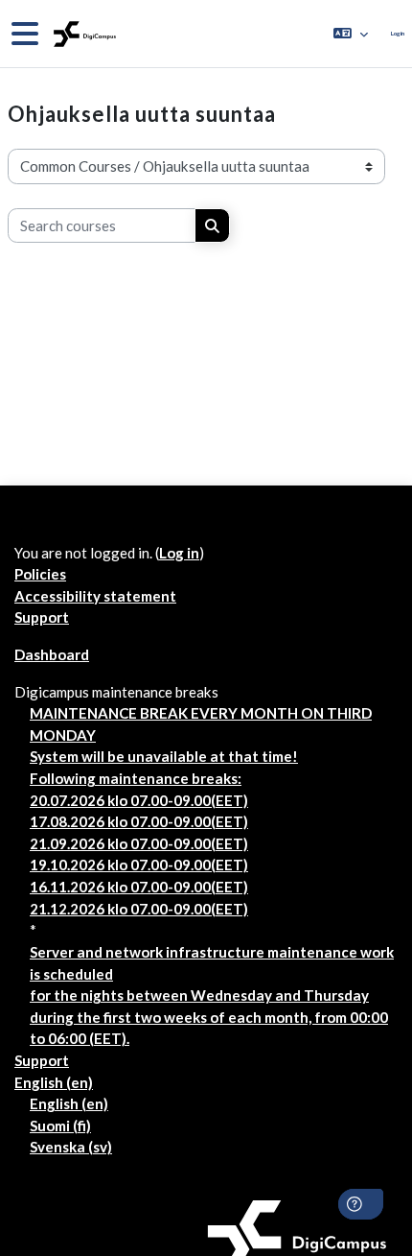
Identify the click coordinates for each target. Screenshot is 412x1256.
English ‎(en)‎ (53, 1082)
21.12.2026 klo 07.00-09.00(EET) (139, 908)
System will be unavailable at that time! (164, 756)
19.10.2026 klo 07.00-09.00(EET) (139, 864)
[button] (350, 33)
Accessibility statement (95, 595)
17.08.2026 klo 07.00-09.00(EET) (139, 821)
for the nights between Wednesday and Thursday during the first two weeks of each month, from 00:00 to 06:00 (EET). (209, 1016)
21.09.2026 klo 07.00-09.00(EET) (139, 843)
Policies (40, 573)
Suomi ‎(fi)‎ (60, 1125)
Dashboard (51, 654)
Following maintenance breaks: (135, 778)
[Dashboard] (83, 34)
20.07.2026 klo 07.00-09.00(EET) (139, 800)
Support (41, 617)
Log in (397, 33)
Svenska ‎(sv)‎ (71, 1146)
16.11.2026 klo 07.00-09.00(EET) (139, 886)
